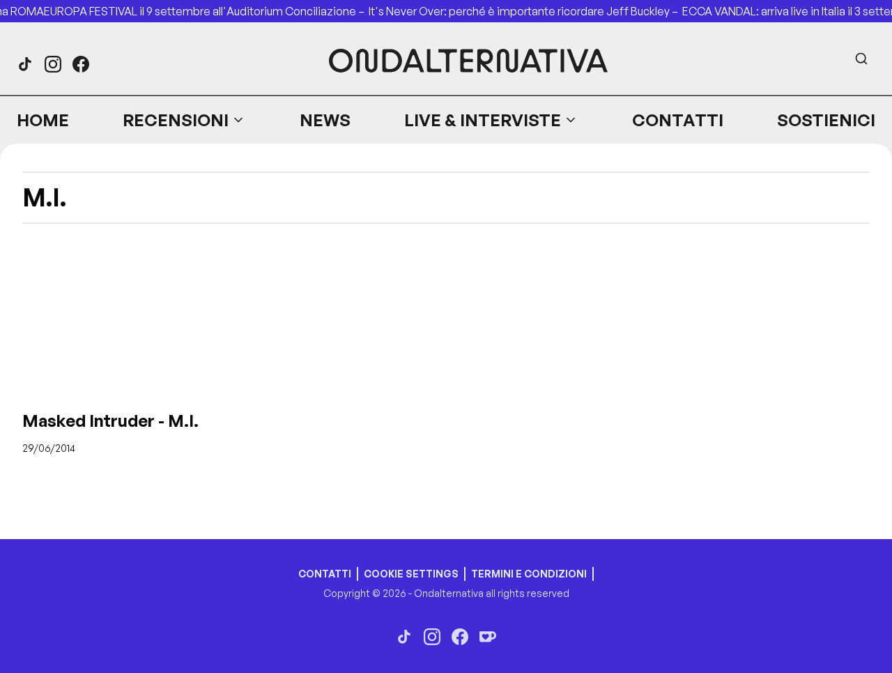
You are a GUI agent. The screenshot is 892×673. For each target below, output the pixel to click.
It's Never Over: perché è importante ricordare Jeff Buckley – (525, 11)
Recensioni (176, 119)
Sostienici (826, 119)
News (325, 119)
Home (43, 119)
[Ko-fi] (487, 636)
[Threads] (25, 64)
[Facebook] (80, 64)
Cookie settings (411, 574)
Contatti (677, 119)
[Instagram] (53, 64)
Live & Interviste (482, 119)
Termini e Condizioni (529, 574)
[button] (184, 120)
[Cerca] (861, 59)
